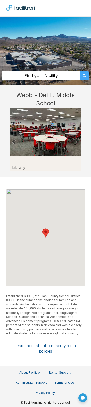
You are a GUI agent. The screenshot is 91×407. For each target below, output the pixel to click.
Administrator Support (31, 382)
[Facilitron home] (21, 7)
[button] (14, 139)
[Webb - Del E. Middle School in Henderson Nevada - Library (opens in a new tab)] (45, 131)
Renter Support (60, 372)
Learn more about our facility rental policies (46, 348)
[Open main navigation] (83, 7)
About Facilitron (30, 372)
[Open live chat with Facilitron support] (82, 397)
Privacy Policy (45, 393)
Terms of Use (64, 382)
